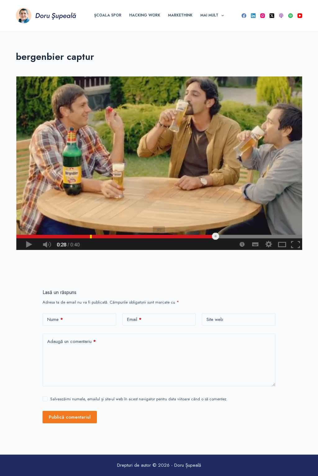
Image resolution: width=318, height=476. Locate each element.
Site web (215, 319)
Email (134, 319)
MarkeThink (180, 15)
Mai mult (209, 15)
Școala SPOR (107, 15)
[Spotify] (290, 15)
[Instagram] (262, 15)
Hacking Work (144, 15)
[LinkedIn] (253, 15)
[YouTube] (300, 15)
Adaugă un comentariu (71, 341)
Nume (55, 319)
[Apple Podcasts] (281, 15)
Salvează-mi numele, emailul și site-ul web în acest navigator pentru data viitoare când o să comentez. (139, 399)
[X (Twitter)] (272, 15)
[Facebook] (244, 15)
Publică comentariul (70, 417)
